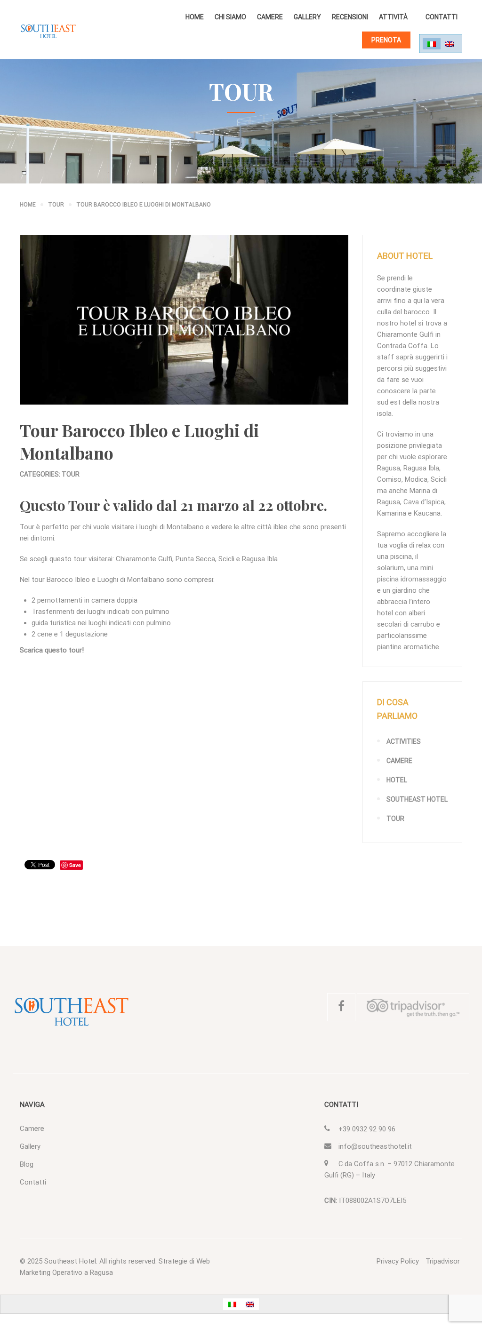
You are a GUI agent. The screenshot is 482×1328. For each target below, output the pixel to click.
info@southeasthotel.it (375, 1146)
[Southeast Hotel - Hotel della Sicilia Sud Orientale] (48, 31)
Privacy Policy (398, 1261)
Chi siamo (230, 17)
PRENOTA (386, 40)
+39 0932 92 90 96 (366, 1129)
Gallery (307, 17)
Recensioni (350, 17)
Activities (403, 741)
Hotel (396, 780)
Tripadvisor (443, 1261)
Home (194, 17)
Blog (26, 1164)
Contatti (442, 17)
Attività (393, 17)
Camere (270, 17)
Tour (71, 474)
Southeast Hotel (417, 799)
